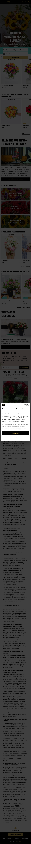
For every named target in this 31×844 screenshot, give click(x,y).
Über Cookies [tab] (25, 408)
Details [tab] (15, 408)
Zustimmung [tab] (5, 408)
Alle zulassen (15, 433)
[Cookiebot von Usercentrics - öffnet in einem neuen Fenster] (23, 405)
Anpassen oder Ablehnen (14, 438)
